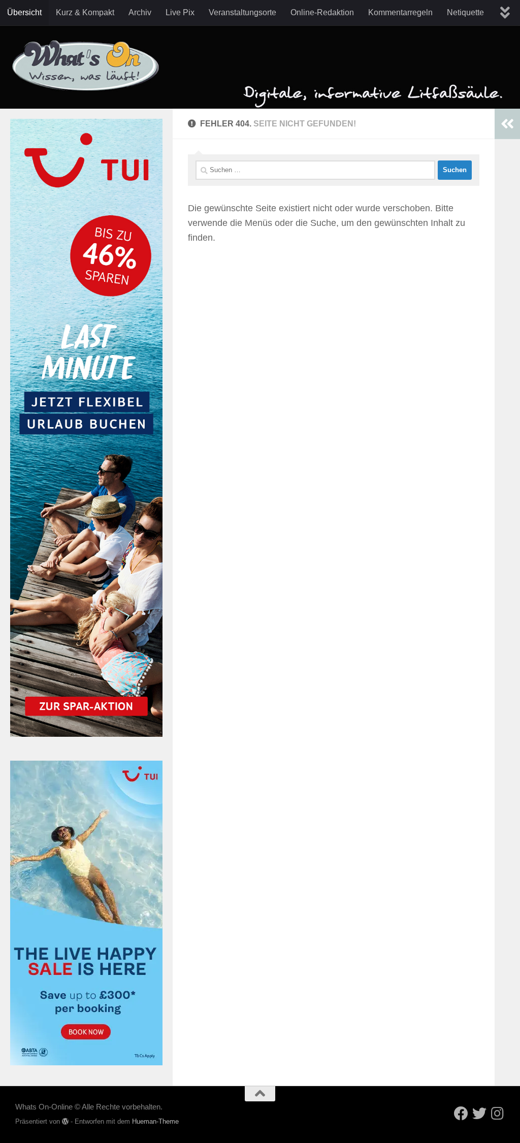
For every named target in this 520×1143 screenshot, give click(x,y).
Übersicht (24, 12)
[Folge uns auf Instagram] (498, 1113)
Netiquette (465, 12)
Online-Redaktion (322, 12)
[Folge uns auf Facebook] (461, 1113)
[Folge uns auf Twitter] (479, 1113)
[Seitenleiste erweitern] (507, 124)
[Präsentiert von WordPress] (65, 1121)
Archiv (139, 12)
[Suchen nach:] (315, 170)
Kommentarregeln (400, 12)
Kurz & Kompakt (85, 12)
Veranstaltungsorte (242, 12)
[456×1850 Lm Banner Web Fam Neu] (86, 734)
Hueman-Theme (155, 1121)
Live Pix (180, 12)
